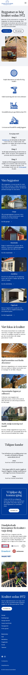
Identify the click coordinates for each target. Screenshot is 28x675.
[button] (25, 3)
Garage (3, 615)
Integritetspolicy (5, 665)
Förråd (3, 644)
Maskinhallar (4, 634)
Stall (2, 636)
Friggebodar (4, 642)
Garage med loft (5, 620)
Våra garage (18, 31)
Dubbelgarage (5, 618)
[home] (7, 3)
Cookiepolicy (4, 661)
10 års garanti (22, 167)
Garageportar (4, 626)
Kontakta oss (6, 31)
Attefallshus (4, 639)
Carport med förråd (6, 623)
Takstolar (3, 647)
